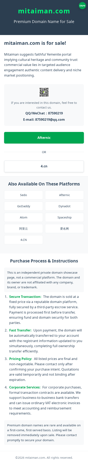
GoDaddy (23, 206)
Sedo (23, 195)
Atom (23, 217)
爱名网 (64, 228)
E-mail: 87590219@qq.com (44, 119)
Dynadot (64, 206)
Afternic (44, 137)
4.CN (23, 240)
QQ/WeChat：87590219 (44, 113)
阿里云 (23, 228)
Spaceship (65, 217)
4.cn (44, 166)
